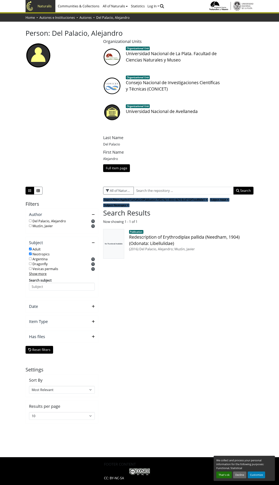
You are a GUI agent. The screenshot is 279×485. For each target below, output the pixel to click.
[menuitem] (115, 6)
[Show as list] (30, 190)
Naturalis (45, 6)
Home (30, 17)
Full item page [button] (116, 168)
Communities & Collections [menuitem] (78, 6)
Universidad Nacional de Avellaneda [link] (162, 111)
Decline (239, 475)
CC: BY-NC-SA (114, 478)
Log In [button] (152, 6)
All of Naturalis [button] (114, 6)
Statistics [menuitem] (138, 6)
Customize (256, 475)
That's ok (224, 475)
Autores (85, 17)
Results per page (44, 406)
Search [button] (245, 190)
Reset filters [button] (40, 350)
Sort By (35, 380)
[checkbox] (30, 220)
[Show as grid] (38, 190)
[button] (161, 6)
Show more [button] (38, 274)
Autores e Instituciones (57, 17)
